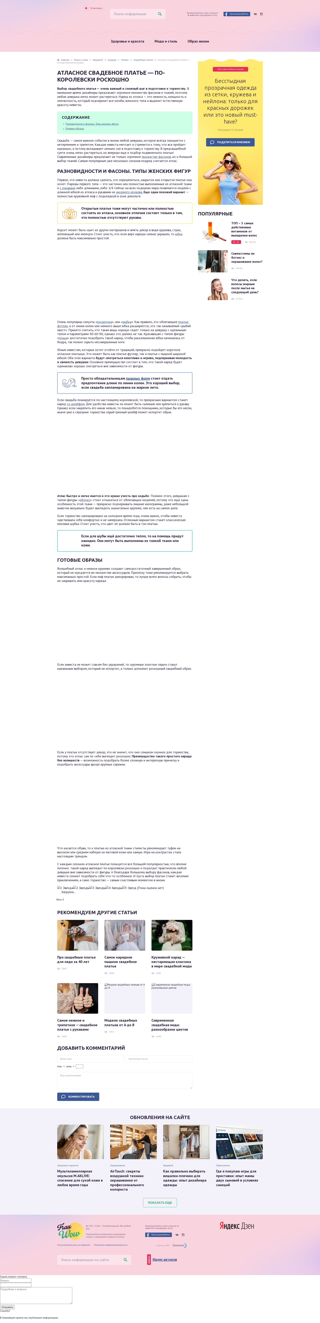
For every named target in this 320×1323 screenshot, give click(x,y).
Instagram (261, 14)
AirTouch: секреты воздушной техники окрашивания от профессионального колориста (127, 1180)
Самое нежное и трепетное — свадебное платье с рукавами (77, 1025)
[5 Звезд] (129, 888)
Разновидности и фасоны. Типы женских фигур (92, 124)
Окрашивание (117, 1165)
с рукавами (67, 188)
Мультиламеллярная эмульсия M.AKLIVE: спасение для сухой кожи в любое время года (80, 1178)
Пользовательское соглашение (73, 1244)
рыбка (127, 322)
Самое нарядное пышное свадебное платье (120, 962)
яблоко (85, 500)
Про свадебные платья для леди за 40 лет (76, 959)
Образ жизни (198, 41)
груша (63, 338)
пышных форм (138, 378)
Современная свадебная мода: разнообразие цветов (169, 1025)
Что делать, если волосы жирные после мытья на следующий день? (245, 286)
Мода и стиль (166, 41)
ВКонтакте (255, 14)
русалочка (104, 322)
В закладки (96, 8)
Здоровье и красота (127, 41)
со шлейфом (76, 404)
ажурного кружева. (129, 192)
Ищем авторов (165, 1259)
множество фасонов (156, 157)
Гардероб (168, 1165)
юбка (178, 234)
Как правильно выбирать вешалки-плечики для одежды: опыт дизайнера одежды (184, 1178)
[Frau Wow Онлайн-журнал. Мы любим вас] (73, 15)
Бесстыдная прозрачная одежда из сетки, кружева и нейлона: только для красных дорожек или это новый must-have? (230, 101)
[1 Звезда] (65, 888)
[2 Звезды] (81, 888)
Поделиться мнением (233, 142)
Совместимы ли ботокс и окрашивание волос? (246, 257)
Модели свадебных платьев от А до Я (120, 1022)
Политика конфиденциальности (110, 1244)
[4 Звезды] (114, 888)
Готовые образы (75, 128)
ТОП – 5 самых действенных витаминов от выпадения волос (244, 229)
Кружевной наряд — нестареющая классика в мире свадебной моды (171, 962)
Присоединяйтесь (239, 13)
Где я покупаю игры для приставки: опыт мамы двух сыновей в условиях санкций (237, 1178)
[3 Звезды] (97, 888)
